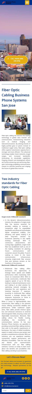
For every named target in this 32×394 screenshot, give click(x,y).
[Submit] (28, 390)
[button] (27, 2)
